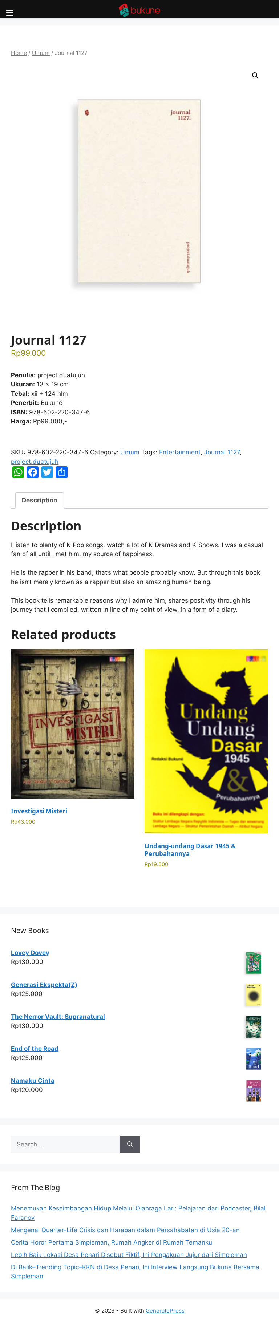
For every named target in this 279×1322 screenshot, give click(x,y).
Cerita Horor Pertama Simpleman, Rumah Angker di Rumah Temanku (111, 1242)
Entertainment (180, 452)
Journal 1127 (222, 452)
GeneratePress (165, 1310)
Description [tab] (39, 500)
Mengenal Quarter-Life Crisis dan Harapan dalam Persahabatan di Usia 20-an (125, 1230)
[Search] (130, 1144)
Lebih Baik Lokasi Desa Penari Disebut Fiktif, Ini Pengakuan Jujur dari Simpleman (129, 1254)
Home (19, 52)
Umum (41, 52)
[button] (255, 75)
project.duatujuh (34, 461)
